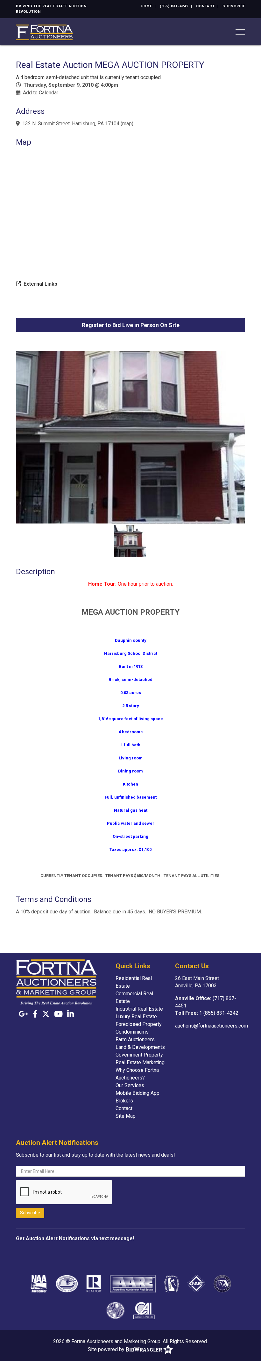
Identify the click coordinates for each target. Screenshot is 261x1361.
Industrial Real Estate (139, 1009)
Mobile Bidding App (137, 1093)
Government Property (139, 1055)
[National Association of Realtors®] (94, 1283)
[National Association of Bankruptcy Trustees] (196, 1283)
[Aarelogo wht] (132, 1283)
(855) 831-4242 (174, 6)
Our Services (130, 1085)
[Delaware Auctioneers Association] (171, 1283)
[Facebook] (35, 1014)
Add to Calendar (40, 93)
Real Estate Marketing (140, 1062)
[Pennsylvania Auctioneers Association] (66, 1283)
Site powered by (107, 1349)
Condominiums (132, 1032)
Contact (205, 6)
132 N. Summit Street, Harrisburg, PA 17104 (70, 124)
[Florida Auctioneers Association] (222, 1283)
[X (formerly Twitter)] (46, 1014)
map (127, 124)
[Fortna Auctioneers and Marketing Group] (44, 31)
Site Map (126, 1116)
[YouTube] (58, 1014)
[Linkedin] (70, 1014)
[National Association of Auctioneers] (38, 1283)
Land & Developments (140, 1047)
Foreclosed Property (139, 1024)
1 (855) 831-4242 (218, 1013)
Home (146, 6)
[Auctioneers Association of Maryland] (115, 1310)
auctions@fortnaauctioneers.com (211, 1026)
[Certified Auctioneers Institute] (144, 1310)
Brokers (124, 1101)
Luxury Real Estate (136, 1016)
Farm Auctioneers (135, 1039)
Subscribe (233, 6)
